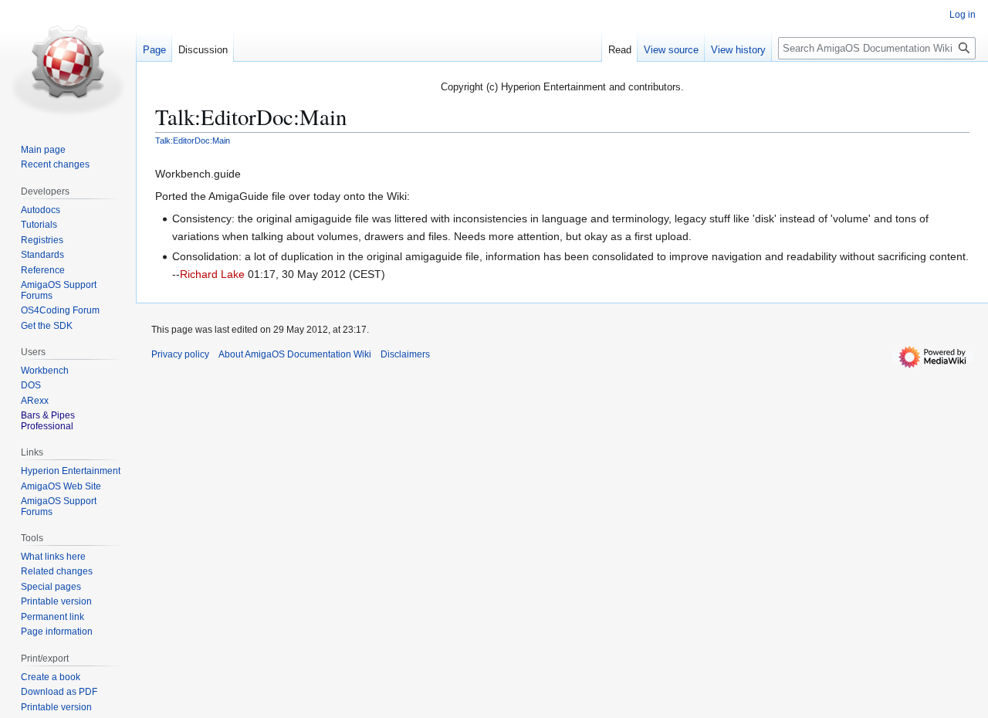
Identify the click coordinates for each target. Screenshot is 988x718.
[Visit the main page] (68, 62)
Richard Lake (212, 274)
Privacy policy (180, 354)
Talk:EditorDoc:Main (192, 140)
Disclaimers (405, 354)
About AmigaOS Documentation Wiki (294, 354)
